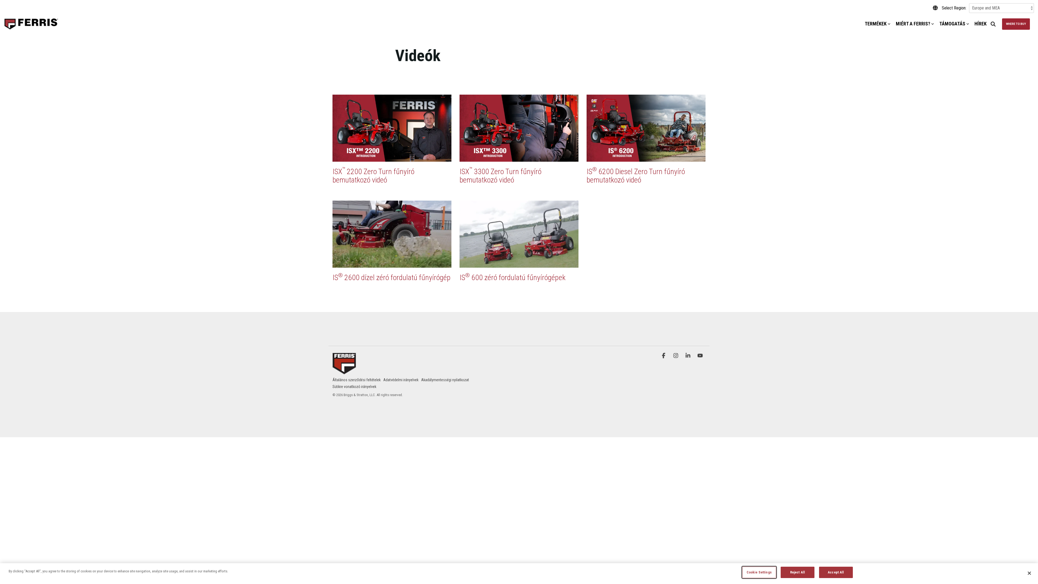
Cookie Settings (759, 572)
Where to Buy (1016, 23)
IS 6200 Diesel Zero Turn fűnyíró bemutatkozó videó (636, 175)
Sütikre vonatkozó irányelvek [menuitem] (354, 386)
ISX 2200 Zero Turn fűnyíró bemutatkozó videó (373, 175)
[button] (664, 355)
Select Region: (954, 8)
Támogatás (952, 23)
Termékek (876, 23)
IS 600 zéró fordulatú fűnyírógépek (512, 277)
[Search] (993, 24)
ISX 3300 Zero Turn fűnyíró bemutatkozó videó (500, 175)
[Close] (1029, 573)
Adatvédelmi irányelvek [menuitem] (400, 380)
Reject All (797, 572)
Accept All (836, 572)
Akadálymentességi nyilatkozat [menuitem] (445, 380)
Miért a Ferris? (913, 23)
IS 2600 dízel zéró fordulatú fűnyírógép (391, 277)
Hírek (980, 23)
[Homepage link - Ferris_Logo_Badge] (344, 370)
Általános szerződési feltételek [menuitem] (356, 380)
